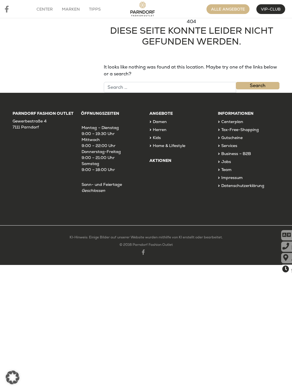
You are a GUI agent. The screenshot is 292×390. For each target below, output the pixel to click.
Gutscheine (232, 137)
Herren (160, 129)
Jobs (226, 161)
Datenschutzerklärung (242, 185)
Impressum (232, 177)
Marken (71, 9)
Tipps (95, 9)
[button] (12, 377)
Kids (157, 137)
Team (226, 169)
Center (44, 9)
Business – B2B (236, 153)
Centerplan (232, 121)
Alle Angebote (228, 9)
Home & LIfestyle (169, 145)
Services (229, 145)
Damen (160, 121)
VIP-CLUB (271, 9)
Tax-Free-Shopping (240, 129)
